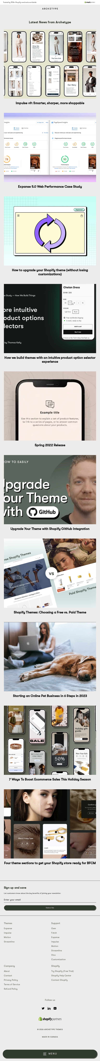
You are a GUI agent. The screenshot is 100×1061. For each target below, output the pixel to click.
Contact (8, 975)
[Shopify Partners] (89, 2)
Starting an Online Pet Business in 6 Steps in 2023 (50, 696)
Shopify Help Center (61, 975)
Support (55, 923)
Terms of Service (12, 984)
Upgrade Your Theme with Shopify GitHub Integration (50, 529)
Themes (8, 923)
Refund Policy (11, 989)
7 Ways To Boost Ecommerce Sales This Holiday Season (50, 779)
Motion (7, 937)
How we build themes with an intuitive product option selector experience (49, 359)
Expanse (8, 928)
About (7, 971)
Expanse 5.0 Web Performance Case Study (50, 186)
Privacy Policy (11, 980)
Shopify (55, 966)
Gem (53, 928)
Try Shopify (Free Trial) (62, 971)
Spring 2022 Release (50, 445)
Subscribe (50, 908)
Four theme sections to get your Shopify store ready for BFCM (50, 863)
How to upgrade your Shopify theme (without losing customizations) (50, 272)
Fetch (54, 933)
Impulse (7, 933)
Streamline (9, 942)
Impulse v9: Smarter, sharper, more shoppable (50, 103)
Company (9, 966)
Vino (53, 955)
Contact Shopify (59, 980)
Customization (58, 959)
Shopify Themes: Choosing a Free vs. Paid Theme (50, 612)
